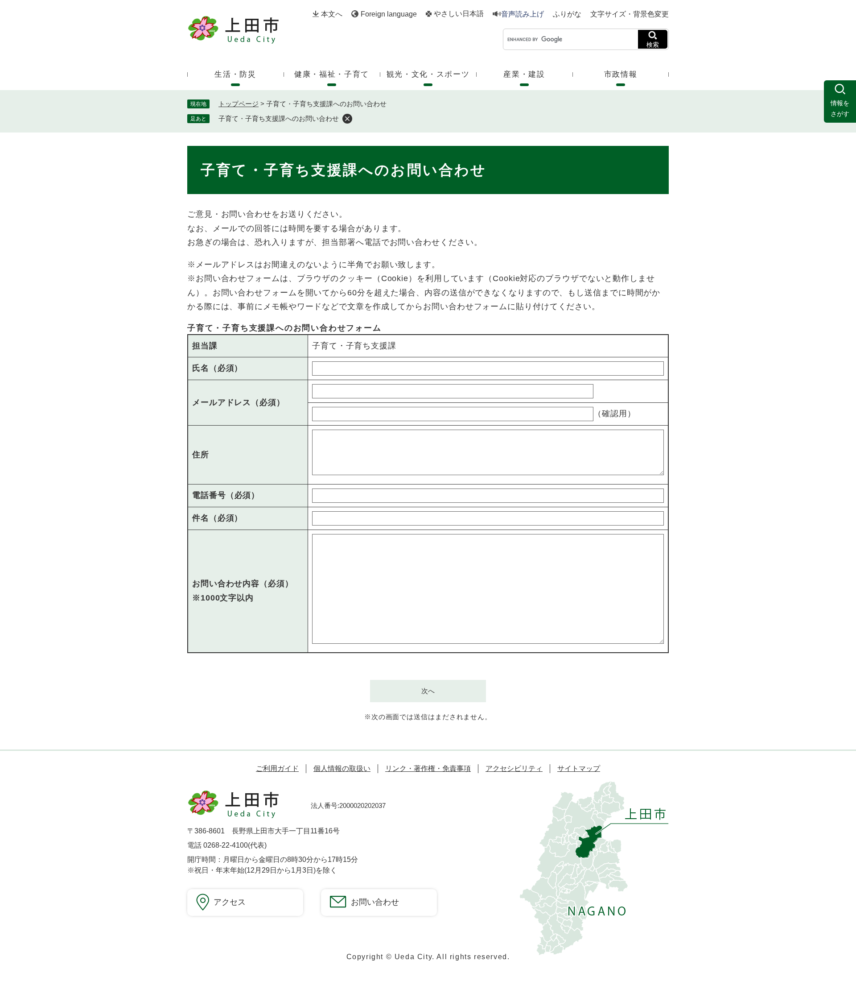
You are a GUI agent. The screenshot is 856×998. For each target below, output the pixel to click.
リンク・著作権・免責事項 (428, 768)
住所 (200, 454)
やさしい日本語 (459, 13)
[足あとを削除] (347, 119)
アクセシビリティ (514, 768)
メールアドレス (238, 402)
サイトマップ (578, 768)
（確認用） (614, 413)
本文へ (331, 14)
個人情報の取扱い (341, 768)
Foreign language (389, 14)
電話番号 (225, 495)
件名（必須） (217, 517)
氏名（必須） (217, 368)
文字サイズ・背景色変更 (629, 14)
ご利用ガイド (277, 768)
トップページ (238, 104)
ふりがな (567, 14)
